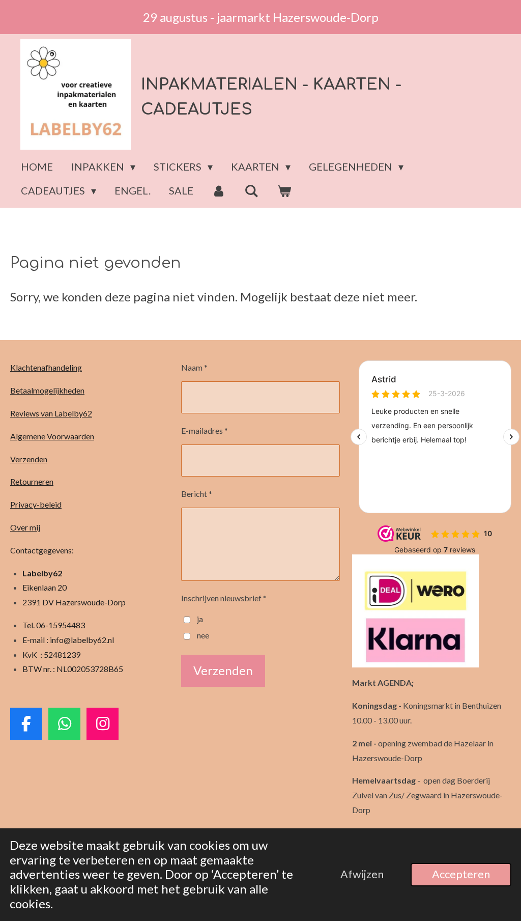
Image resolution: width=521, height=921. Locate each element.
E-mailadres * (204, 430)
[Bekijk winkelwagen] (284, 191)
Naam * (194, 367)
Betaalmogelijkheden (47, 390)
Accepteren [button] (461, 874)
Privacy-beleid (36, 504)
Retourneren (31, 481)
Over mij (25, 527)
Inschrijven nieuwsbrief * (224, 598)
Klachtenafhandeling (46, 367)
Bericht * (196, 493)
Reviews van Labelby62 (51, 413)
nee (203, 635)
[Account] (219, 191)
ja (200, 619)
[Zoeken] (251, 191)
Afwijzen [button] (362, 874)
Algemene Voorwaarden (52, 436)
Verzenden (28, 459)
